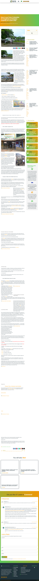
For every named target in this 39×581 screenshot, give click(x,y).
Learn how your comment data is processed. (19, 558)
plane (17, 99)
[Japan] (28, 146)
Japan (30, 145)
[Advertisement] (19, 8)
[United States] (28, 160)
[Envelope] (28, 1)
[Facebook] (27, 1)
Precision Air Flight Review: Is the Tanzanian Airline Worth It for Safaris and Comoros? (33, 56)
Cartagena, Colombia (4, 94)
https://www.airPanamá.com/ (5, 110)
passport (6, 234)
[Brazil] (28, 139)
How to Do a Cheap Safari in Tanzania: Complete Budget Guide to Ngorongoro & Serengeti (33, 49)
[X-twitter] (26, 1)
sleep (2, 158)
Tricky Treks (16, 23)
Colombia (11, 23)
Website (3, 553)
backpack (6, 156)
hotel (2, 281)
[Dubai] (28, 132)
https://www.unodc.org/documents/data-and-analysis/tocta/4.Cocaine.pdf (14, 510)
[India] (28, 153)
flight (11, 101)
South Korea (32, 123)
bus (14, 94)
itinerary (8, 446)
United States (32, 158)
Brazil (30, 138)
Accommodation (4, 446)
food (6, 296)
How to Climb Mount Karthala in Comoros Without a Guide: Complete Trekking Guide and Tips (33, 105)
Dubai (30, 130)
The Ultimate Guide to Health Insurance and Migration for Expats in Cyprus (33, 90)
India (30, 152)
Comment (3, 537)
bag (20, 305)
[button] (18, 1)
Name (2, 547)
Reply (4, 524)
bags (9, 201)
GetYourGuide (3, 392)
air (6, 71)
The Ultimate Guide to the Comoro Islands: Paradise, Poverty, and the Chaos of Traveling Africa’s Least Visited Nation (33, 72)
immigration (12, 208)
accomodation (7, 280)
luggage (6, 154)
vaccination (17, 247)
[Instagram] (23, 1)
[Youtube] (24, 1)
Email (2, 550)
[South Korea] (28, 125)
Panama (14, 23)
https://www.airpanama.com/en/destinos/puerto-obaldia (15, 529)
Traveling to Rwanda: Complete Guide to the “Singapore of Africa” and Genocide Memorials (33, 42)
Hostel (2, 352)
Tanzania (3, 487)
